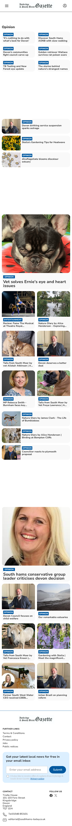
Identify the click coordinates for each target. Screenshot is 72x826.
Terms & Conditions (14, 733)
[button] (7, 6)
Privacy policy (10, 739)
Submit (57, 770)
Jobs (5, 743)
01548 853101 (20, 814)
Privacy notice (37, 778)
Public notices (10, 746)
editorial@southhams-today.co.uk (26, 819)
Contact (7, 736)
